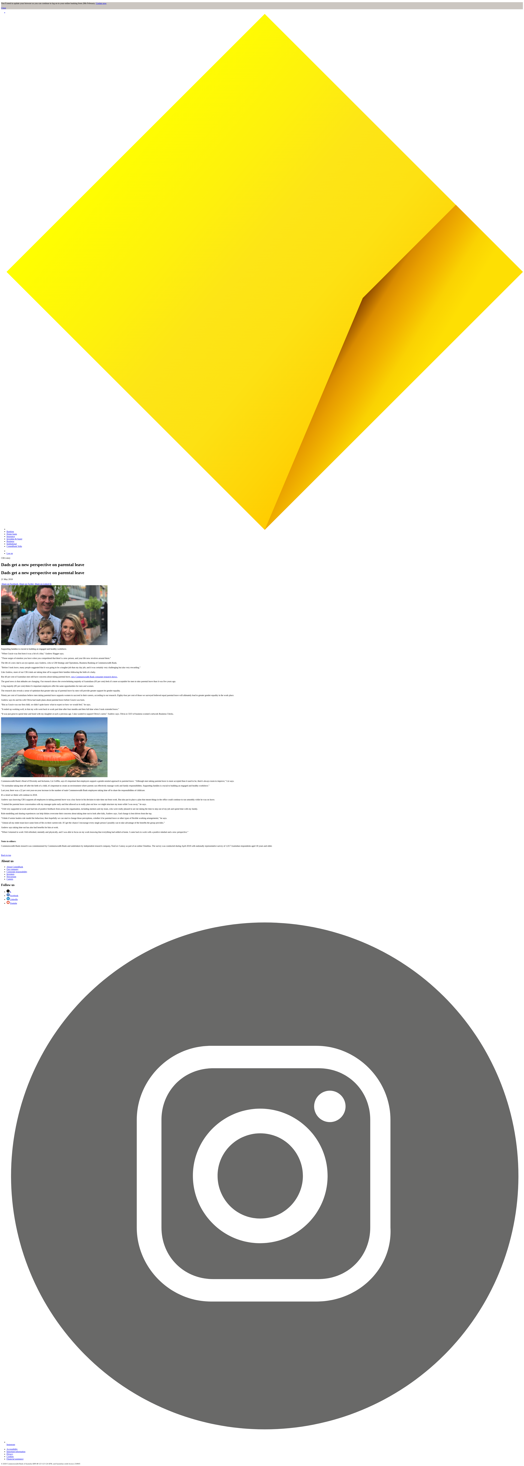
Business (10, 541)
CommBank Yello (14, 546)
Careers (10, 879)
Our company (12, 869)
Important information (16, 1451)
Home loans (12, 534)
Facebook (14, 895)
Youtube (13, 903)
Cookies (10, 1456)
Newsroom (11, 876)
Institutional (12, 544)
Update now (101, 3)
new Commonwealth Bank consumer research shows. (94, 677)
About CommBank (15, 867)
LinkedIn (14, 899)
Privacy (10, 1454)
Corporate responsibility (17, 872)
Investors (10, 874)
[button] (265, 12)
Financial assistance (15, 1459)
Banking (10, 531)
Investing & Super (14, 539)
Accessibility (12, 1449)
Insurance (11, 536)
